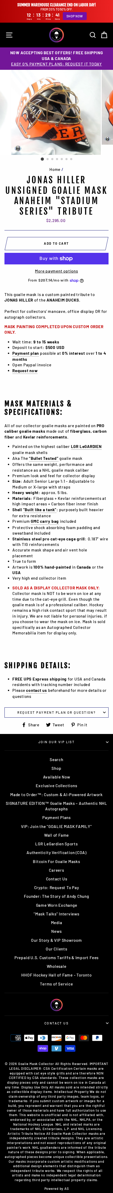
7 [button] (71, 159)
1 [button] (42, 159)
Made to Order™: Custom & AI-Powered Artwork (56, 794)
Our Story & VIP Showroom (56, 940)
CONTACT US (56, 1023)
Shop (56, 768)
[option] (56, 58)
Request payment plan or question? (56, 712)
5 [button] (62, 159)
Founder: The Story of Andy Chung (56, 896)
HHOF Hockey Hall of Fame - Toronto (56, 975)
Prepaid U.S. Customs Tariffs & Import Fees (56, 957)
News (56, 931)
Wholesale (56, 966)
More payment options (56, 271)
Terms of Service (56, 984)
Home (54, 169)
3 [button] (52, 159)
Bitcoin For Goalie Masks (56, 861)
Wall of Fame (56, 835)
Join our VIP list (56, 742)
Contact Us (56, 878)
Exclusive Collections (56, 785)
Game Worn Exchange (56, 905)
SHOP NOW (74, 16)
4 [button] (57, 159)
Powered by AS (56, 1188)
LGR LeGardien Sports (56, 843)
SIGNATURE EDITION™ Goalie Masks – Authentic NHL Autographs (56, 806)
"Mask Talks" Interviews (56, 913)
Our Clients (56, 948)
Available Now (56, 777)
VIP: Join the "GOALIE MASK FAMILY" (56, 826)
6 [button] (66, 159)
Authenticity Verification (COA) (56, 852)
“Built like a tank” (40, 509)
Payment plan (25, 353)
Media (56, 922)
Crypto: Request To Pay (56, 887)
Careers (56, 870)
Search (56, 759)
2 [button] (48, 159)
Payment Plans (56, 817)
